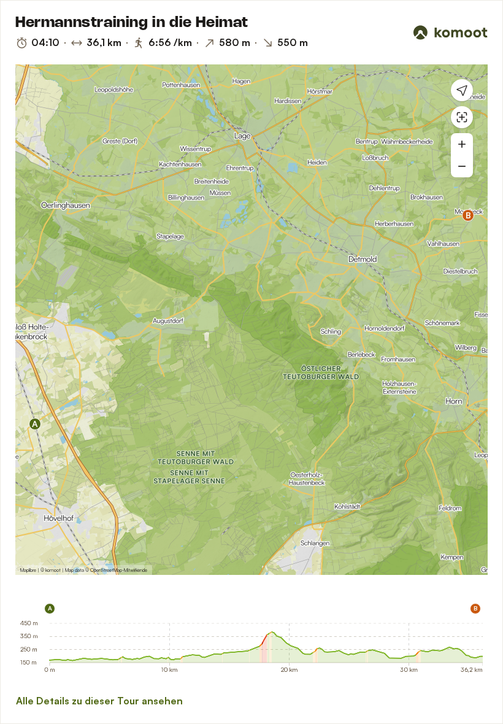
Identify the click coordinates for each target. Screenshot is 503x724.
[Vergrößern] (462, 144)
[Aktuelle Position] (462, 90)
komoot (53, 570)
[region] (251, 319)
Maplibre (28, 570)
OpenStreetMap (106, 570)
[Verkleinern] (462, 166)
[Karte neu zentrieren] (462, 117)
